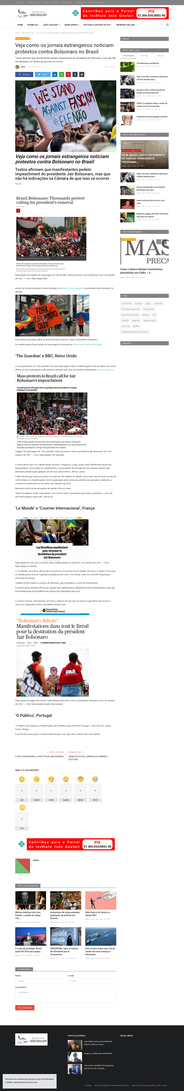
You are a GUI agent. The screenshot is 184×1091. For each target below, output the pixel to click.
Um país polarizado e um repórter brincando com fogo (151, 188)
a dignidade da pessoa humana (135, 332)
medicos (145, 315)
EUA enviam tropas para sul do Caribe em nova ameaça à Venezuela (100, 951)
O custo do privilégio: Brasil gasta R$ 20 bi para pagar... (28, 950)
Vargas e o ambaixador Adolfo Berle (98, 1053)
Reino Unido (78, 344)
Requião (125, 320)
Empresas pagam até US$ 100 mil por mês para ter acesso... (152, 215)
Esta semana (128, 55)
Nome (18, 975)
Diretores (56, 2)
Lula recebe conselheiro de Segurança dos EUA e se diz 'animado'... (99, 1066)
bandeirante (149, 309)
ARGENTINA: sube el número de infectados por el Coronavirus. (64, 951)
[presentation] (158, 241)
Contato (88, 1085)
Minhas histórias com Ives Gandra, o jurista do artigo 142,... (28, 915)
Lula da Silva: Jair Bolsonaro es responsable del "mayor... (139, 271)
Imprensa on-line (28, 33)
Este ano (160, 55)
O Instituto (21, 2)
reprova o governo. (105, 369)
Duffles (136, 326)
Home (20, 24)
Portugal (97, 344)
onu (154, 315)
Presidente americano (131, 309)
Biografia (136, 320)
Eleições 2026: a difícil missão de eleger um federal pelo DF (151, 91)
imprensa (125, 326)
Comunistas (126, 303)
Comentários (24, 969)
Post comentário (25, 1007)
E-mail (71, 975)
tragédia (138, 303)
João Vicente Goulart (130, 315)
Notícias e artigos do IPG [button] (97, 24)
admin (23, 67)
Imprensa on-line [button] (125, 24)
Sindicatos (158, 303)
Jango (148, 303)
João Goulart (51, 24)
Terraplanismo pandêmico (148, 63)
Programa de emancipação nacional (152, 117)
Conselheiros (80, 2)
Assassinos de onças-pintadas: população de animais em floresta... (65, 915)
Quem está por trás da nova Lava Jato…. (151, 201)
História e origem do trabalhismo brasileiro (111, 1085)
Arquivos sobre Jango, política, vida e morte (149, 1085)
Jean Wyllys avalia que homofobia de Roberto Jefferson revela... (98, 1042)
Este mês (144, 55)
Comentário (21, 987)
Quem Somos (71, 24)
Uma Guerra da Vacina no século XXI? (97, 914)
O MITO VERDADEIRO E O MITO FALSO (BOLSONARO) (39, 756)
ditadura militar (149, 320)
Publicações (67, 2)
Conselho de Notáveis (96, 2)
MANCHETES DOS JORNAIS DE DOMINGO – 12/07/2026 (88, 758)
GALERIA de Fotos (34, 2)
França (88, 344)
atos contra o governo (73, 288)
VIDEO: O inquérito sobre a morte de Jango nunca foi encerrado (152, 104)
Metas (46, 2)
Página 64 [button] (32, 24)
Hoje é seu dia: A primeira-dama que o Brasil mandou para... (152, 78)
